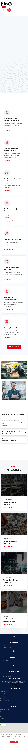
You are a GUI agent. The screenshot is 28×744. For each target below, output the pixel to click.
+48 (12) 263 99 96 (7, 674)
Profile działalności (4, 709)
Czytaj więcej (7, 130)
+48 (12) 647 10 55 (5, 1)
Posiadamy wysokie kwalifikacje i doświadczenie (11, 432)
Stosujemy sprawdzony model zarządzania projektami (11, 439)
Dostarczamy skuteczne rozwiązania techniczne (13, 415)
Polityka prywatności (5, 700)
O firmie (2, 711)
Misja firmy (2, 698)
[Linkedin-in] (6, 4)
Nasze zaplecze (4, 696)
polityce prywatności (13, 738)
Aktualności (3, 693)
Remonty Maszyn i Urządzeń (13, 328)
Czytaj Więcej (6, 507)
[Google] (10, 4)
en (3, 7)
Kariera (1, 716)
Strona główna (3, 691)
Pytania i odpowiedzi (5, 714)
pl (5, 7)
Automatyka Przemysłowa (12, 239)
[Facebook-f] (2, 4)
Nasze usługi (13, 347)
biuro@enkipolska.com (18, 1)
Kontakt (2, 718)
